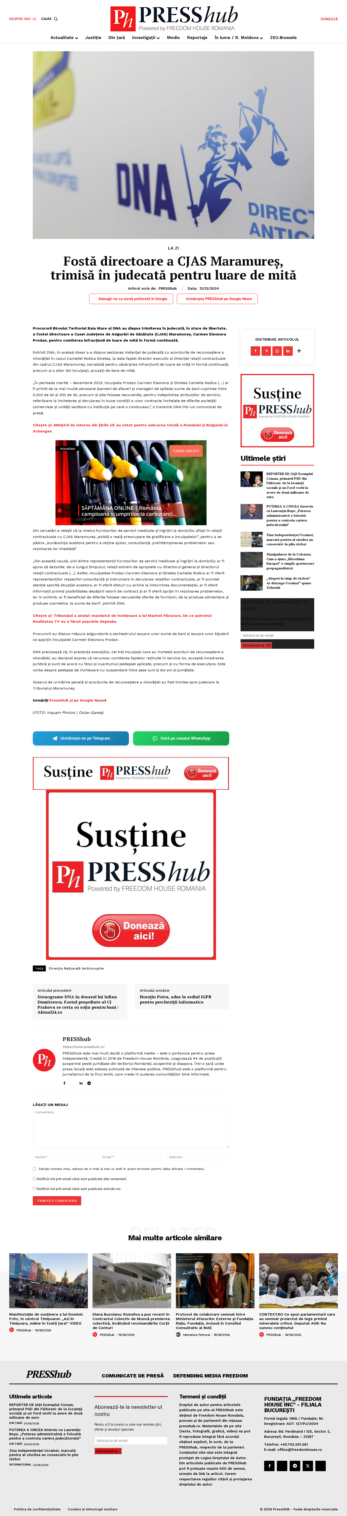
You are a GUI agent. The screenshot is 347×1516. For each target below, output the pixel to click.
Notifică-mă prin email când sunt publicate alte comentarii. (82, 1179)
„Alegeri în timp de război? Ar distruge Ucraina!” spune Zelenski (289, 583)
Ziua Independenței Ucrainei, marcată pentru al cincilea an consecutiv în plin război (290, 539)
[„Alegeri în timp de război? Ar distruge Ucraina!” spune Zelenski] (251, 583)
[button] (50, 18)
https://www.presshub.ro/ (83, 1047)
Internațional (20, 1464)
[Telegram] (89, 1082)
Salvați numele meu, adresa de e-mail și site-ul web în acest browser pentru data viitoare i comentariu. (122, 1169)
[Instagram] (72, 1082)
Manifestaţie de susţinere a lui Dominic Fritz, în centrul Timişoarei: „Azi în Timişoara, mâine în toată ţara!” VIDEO (46, 1318)
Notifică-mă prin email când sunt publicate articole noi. (79, 1189)
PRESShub (168, 288)
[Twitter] (266, 351)
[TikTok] (97, 1082)
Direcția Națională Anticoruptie (76, 968)
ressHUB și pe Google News (78, 700)
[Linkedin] (81, 1082)
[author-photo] (12, 1330)
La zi (173, 248)
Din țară (15, 1423)
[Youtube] (105, 1082)
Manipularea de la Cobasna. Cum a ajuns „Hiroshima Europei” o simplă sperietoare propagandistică (290, 561)
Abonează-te (253, 645)
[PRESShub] (44, 1060)
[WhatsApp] (277, 351)
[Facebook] (64, 1082)
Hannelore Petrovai (196, 1335)
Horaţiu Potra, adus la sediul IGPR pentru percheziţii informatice (176, 999)
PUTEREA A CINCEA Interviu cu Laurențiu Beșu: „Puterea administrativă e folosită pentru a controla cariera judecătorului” (290, 515)
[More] (299, 351)
